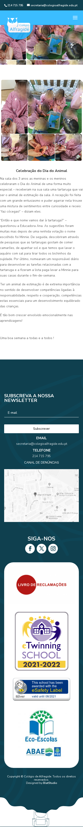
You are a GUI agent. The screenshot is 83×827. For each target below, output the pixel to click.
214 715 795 (41, 456)
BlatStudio (50, 783)
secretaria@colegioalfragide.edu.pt (41, 444)
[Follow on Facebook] (30, 548)
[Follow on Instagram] (53, 548)
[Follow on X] (41, 548)
